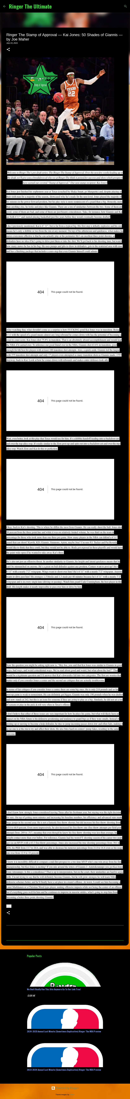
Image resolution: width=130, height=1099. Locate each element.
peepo (72, 1095)
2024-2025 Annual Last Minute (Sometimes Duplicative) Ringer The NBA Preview (64, 1031)
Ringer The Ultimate (30, 6)
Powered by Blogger (67, 1088)
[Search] (56, 6)
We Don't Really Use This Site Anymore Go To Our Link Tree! (54, 989)
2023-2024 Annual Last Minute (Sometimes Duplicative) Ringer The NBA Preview (64, 1069)
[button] (8, 50)
